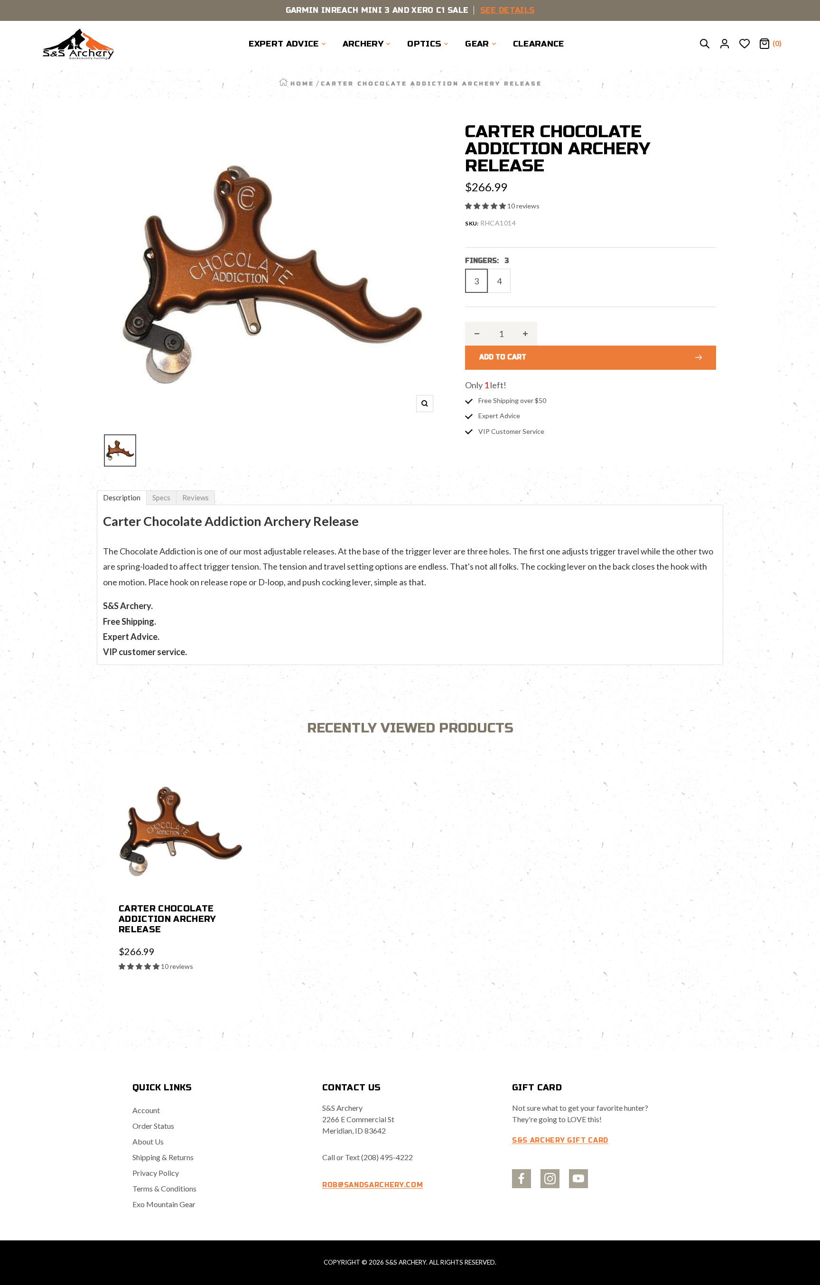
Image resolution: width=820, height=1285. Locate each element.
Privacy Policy (155, 1172)
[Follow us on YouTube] (578, 1178)
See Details (507, 10)
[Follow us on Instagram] (549, 1178)
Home (302, 83)
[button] (486, 206)
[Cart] (764, 44)
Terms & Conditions (164, 1188)
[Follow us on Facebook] (521, 1178)
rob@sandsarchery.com (372, 1185)
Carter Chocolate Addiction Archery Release (167, 919)
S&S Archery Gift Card (560, 1140)
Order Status (153, 1125)
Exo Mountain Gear (164, 1204)
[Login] (724, 44)
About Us (148, 1141)
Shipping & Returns (163, 1157)
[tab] (122, 497)
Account (146, 1110)
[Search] (704, 44)
